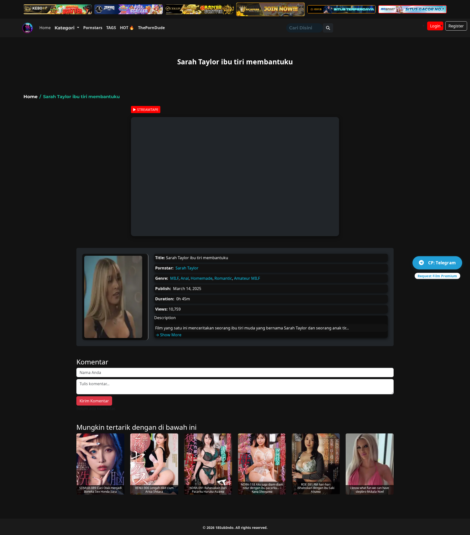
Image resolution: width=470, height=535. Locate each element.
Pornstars (92, 27)
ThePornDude (151, 27)
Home (45, 27)
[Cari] (328, 28)
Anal (185, 278)
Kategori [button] (65, 28)
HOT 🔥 (127, 27)
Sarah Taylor (187, 268)
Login (435, 26)
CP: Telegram (442, 263)
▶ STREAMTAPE (145, 109)
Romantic (223, 278)
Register (456, 26)
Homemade (201, 278)
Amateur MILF (247, 278)
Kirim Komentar (94, 401)
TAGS (111, 27)
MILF (174, 278)
